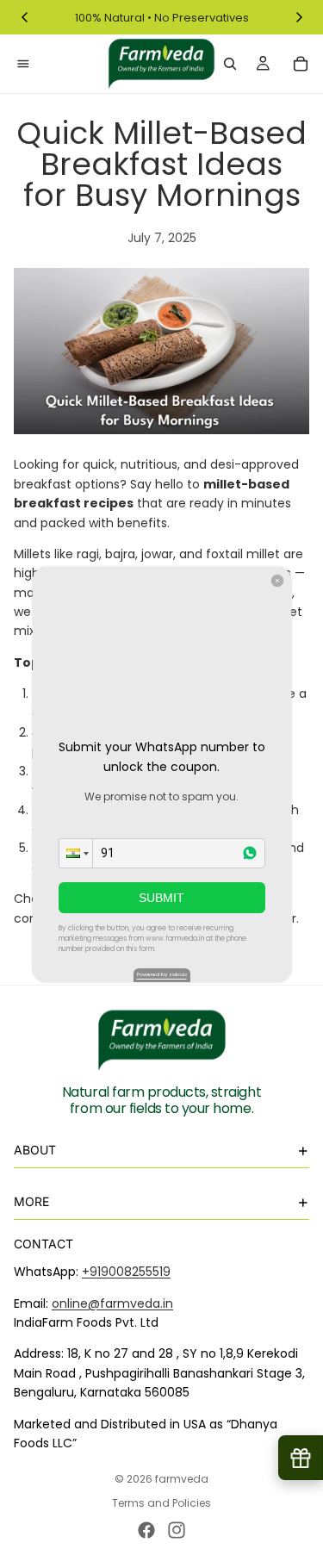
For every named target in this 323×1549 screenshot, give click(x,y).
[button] (75, 853)
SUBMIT (161, 898)
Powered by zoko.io (162, 974)
